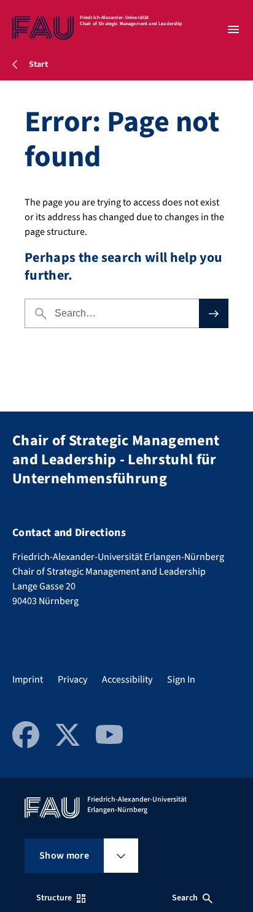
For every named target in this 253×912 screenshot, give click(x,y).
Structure (54, 898)
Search (185, 898)
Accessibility (127, 679)
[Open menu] (233, 29)
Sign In (181, 679)
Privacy (72, 679)
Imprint (27, 679)
